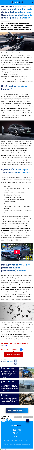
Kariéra (17, 432)
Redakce (17, 430)
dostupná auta (18, 416)
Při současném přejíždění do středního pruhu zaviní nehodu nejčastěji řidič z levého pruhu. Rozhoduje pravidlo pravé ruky (9, 388)
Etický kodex (17, 435)
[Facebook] (10, 421)
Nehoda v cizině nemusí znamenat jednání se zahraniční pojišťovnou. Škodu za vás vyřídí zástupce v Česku (8, 375)
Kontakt (17, 429)
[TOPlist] (3, 449)
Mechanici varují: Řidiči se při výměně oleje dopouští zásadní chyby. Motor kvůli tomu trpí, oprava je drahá (9, 402)
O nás (17, 436)
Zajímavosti (10, 6)
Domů (2, 6)
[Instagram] (3, 421)
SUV (31, 416)
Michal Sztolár (5, 21)
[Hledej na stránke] (32, 2)
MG (6, 346)
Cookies (17, 433)
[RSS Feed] (6, 421)
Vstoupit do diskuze (14, 354)
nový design (26, 416)
